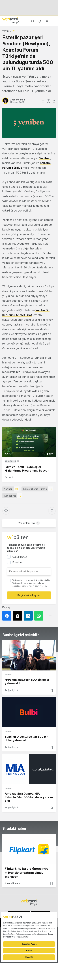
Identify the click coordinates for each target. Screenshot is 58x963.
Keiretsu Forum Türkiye (35, 489)
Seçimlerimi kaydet (29, 595)
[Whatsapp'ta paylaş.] (39, 616)
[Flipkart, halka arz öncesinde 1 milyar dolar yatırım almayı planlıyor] (29, 849)
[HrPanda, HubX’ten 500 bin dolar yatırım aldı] (29, 655)
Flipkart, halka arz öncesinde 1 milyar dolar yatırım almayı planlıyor (28, 873)
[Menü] (54, 21)
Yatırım (6, 31)
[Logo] (10, 20)
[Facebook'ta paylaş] (7, 616)
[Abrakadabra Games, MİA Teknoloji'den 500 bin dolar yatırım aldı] (29, 769)
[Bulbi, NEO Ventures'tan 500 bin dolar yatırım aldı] (29, 712)
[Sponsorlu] (29, 442)
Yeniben (8, 489)
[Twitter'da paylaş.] (18, 616)
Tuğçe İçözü (11, 690)
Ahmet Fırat (10, 495)
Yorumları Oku (28, 523)
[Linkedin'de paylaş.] (29, 616)
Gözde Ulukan (12, 883)
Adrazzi (9, 477)
